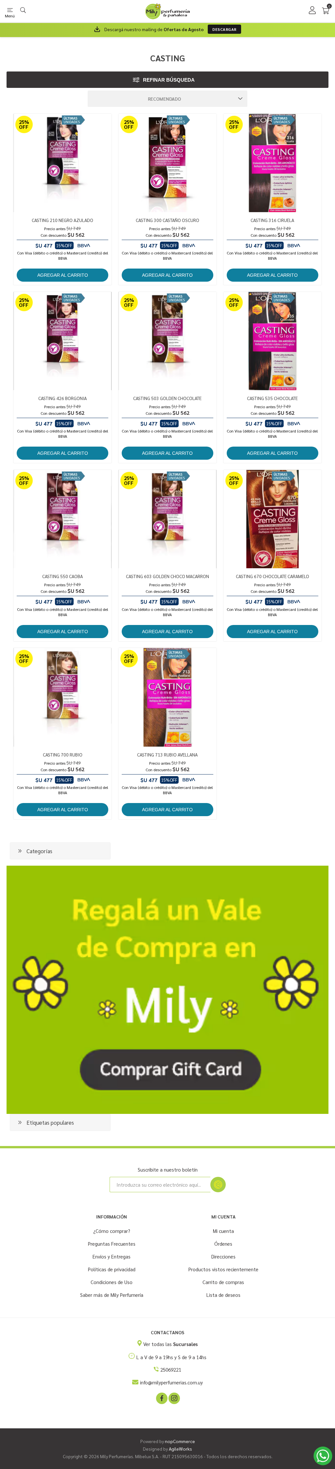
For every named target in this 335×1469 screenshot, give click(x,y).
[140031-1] (167, 163)
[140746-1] (62, 519)
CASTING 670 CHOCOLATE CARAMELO (272, 576)
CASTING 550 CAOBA (62, 576)
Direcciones (223, 1256)
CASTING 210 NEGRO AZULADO (62, 220)
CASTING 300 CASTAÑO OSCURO (167, 220)
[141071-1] (167, 519)
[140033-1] (272, 341)
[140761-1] (167, 341)
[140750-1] (62, 697)
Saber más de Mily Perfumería (111, 1295)
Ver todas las (170, 1344)
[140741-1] (62, 163)
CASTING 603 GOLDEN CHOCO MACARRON (167, 576)
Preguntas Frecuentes (111, 1243)
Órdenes (223, 1243)
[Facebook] (161, 1398)
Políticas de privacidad (111, 1269)
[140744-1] (62, 341)
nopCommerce (180, 1441)
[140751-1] (167, 697)
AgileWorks (180, 1449)
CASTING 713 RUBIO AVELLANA (167, 754)
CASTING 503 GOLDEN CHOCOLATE (167, 398)
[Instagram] (173, 1398)
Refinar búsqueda (169, 80)
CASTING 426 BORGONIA (62, 398)
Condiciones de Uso (111, 1282)
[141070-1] (272, 519)
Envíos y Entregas (112, 1256)
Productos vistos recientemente (223, 1269)
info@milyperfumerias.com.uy (171, 1382)
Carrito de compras (223, 1282)
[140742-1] (272, 163)
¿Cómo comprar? (111, 1231)
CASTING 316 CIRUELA (272, 220)
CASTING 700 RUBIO (62, 754)
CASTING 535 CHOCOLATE (272, 398)
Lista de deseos (223, 1295)
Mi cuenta (223, 1231)
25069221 (170, 1369)
